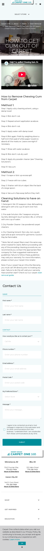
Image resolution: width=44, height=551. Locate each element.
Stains (24, 24)
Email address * (8, 363)
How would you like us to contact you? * (17, 336)
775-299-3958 (11, 485)
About (16, 24)
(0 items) (40, 4)
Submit (22, 442)
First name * (7, 300)
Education (10, 519)
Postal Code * (7, 377)
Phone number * (9, 349)
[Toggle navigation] (3, 4)
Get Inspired (10, 509)
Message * (6, 404)
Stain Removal (35, 24)
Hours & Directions (11, 472)
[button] (32, 4)
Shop (7, 500)
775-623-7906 (11, 469)
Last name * (7, 314)
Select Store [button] (20, 14)
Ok (22, 543)
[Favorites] (36, 4)
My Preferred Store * (10, 391)
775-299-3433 (32, 469)
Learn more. (15, 540)
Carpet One (5, 24)
